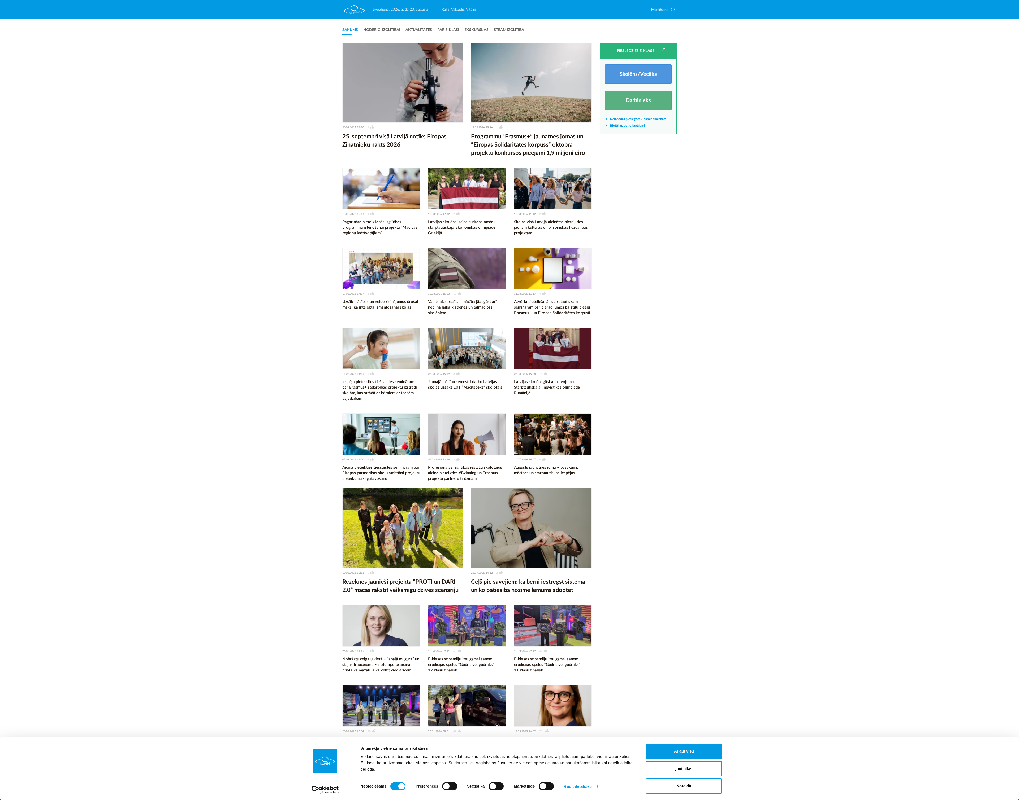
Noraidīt (683, 786)
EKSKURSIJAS (476, 30)
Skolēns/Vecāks (638, 74)
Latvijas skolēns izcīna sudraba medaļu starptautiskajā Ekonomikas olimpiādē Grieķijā (462, 227)
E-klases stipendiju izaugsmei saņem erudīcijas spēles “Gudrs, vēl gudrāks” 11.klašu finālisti (547, 664)
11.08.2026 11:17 (525, 294)
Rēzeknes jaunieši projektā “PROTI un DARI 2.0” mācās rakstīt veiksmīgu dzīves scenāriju (400, 586)
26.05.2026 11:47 (353, 651)
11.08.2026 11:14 (353, 374)
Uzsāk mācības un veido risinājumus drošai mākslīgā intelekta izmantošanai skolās (380, 304)
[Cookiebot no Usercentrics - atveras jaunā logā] (325, 790)
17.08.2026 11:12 (525, 214)
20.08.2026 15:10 (353, 127)
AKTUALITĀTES (418, 30)
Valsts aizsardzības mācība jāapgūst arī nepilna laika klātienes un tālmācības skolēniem (462, 307)
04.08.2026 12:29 (439, 459)
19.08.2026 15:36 (482, 127)
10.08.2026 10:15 (353, 573)
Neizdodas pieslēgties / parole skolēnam (638, 119)
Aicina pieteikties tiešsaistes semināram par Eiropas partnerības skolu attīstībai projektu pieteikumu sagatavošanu (381, 473)
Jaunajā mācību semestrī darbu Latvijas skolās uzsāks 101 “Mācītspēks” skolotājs (465, 384)
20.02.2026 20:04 (353, 731)
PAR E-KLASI (448, 30)
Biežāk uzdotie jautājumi (627, 125)
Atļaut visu (684, 751)
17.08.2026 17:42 (439, 214)
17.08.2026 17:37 (353, 294)
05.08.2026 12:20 (353, 459)
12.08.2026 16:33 (439, 294)
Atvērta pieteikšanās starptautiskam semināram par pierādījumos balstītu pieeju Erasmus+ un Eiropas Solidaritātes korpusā (552, 307)
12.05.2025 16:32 (525, 731)
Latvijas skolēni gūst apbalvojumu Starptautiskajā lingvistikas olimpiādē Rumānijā (547, 387)
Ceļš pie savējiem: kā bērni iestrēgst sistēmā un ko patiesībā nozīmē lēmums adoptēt (528, 586)
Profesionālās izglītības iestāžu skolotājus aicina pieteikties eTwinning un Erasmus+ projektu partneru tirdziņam (465, 473)
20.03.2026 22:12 (525, 651)
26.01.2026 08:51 (439, 731)
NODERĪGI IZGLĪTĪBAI (381, 30)
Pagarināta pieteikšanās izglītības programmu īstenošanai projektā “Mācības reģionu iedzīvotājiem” (379, 227)
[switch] (449, 786)
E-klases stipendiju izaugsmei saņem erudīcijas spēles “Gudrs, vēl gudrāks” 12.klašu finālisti (461, 664)
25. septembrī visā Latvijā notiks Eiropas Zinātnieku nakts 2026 (394, 141)
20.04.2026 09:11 (439, 651)
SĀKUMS (350, 30)
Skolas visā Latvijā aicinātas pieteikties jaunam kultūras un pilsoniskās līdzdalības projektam (551, 227)
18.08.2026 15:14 (353, 214)
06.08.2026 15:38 (525, 374)
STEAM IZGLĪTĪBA (509, 30)
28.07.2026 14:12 (482, 573)
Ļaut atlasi (683, 768)
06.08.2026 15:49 (439, 374)
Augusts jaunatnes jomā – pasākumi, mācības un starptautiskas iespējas (546, 470)
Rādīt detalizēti (578, 786)
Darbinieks (638, 100)
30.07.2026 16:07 (525, 459)
